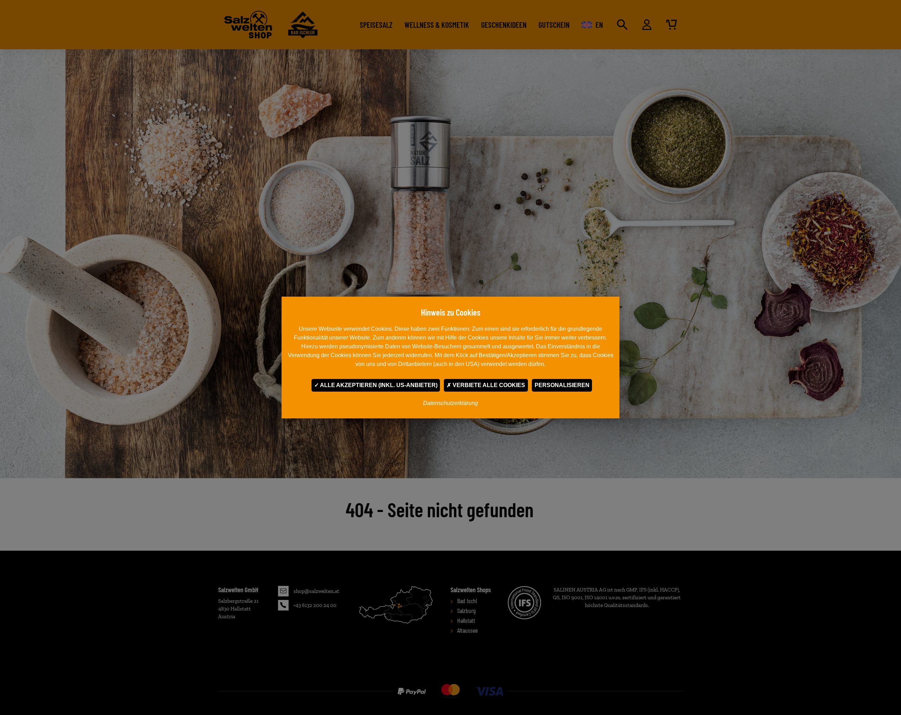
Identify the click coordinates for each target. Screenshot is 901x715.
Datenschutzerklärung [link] (450, 403)
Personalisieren (562, 385)
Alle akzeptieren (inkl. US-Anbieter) (378, 385)
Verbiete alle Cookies (488, 385)
